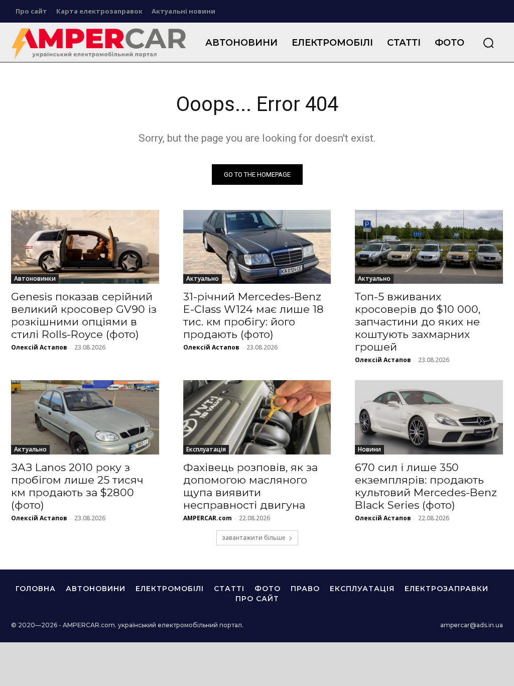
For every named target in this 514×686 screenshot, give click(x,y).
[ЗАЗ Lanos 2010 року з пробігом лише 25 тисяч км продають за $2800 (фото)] (85, 417)
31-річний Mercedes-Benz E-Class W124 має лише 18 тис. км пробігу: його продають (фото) (253, 315)
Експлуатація (206, 449)
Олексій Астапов (39, 347)
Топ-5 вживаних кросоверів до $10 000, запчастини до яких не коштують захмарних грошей (417, 321)
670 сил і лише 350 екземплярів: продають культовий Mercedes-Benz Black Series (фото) (426, 486)
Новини (369, 449)
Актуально (202, 278)
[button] (488, 42)
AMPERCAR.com (207, 518)
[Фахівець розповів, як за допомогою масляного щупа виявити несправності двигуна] (257, 417)
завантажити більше (254, 537)
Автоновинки (35, 278)
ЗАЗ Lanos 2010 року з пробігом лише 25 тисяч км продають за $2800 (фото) (77, 486)
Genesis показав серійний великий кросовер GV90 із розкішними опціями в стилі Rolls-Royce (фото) (84, 315)
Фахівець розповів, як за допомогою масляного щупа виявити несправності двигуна (250, 486)
